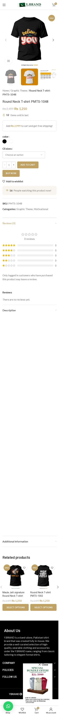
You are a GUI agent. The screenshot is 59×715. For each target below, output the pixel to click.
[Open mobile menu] (4, 5)
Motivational (41, 209)
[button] (5, 40)
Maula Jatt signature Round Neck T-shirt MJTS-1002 (13, 596)
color (5, 136)
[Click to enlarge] (8, 60)
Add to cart (27, 164)
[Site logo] (29, 4)
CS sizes (7, 148)
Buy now (11, 173)
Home (5, 90)
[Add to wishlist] (24, 568)
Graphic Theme (19, 90)
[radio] (4, 141)
